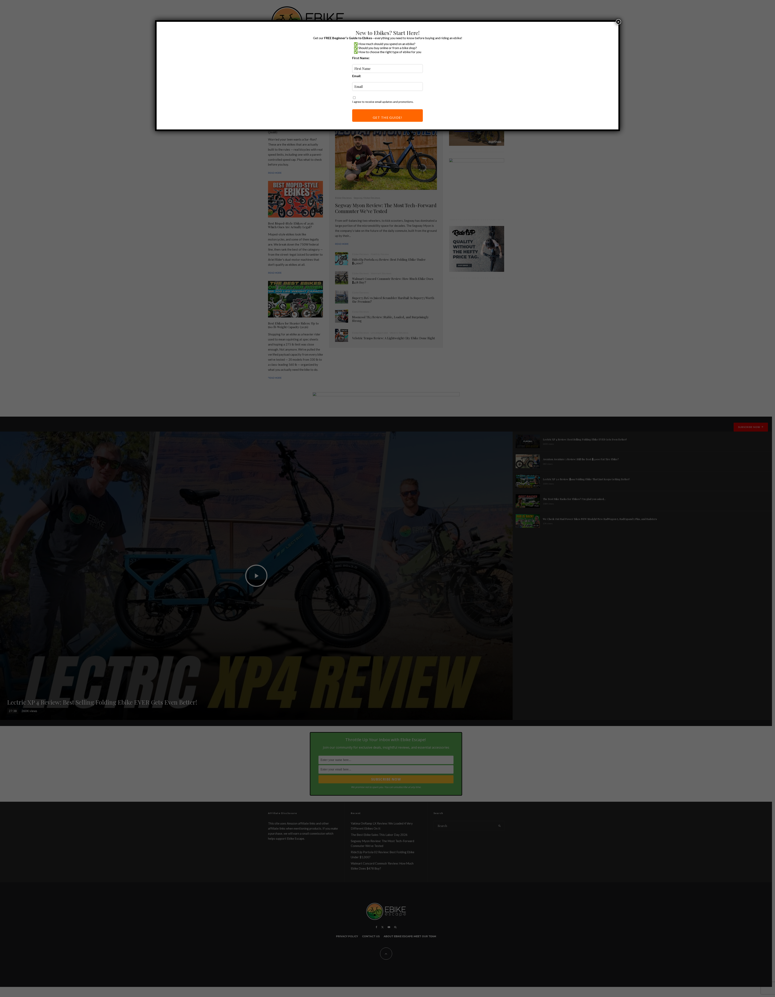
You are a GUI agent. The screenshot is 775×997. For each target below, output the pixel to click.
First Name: (361, 58)
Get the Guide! (387, 117)
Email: (356, 76)
